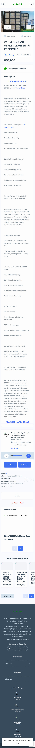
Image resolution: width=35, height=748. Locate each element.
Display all (7, 596)
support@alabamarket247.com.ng (17, 639)
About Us (8, 663)
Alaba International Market (10, 476)
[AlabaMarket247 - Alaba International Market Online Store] (17, 4)
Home (3, 473)
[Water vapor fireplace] (18, 706)
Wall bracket (17, 697)
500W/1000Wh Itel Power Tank (17, 536)
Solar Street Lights (7, 481)
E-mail (25, 465)
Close (17, 743)
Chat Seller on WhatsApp (17, 68)
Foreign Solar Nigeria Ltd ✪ (20, 433)
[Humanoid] (18, 731)
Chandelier (17, 722)
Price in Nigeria (20, 88)
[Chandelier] (18, 719)
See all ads (14, 448)
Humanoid (17, 734)
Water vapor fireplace (17, 709)
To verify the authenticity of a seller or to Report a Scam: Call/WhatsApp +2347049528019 (17, 620)
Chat (11, 465)
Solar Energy (5, 478)
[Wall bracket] (18, 694)
